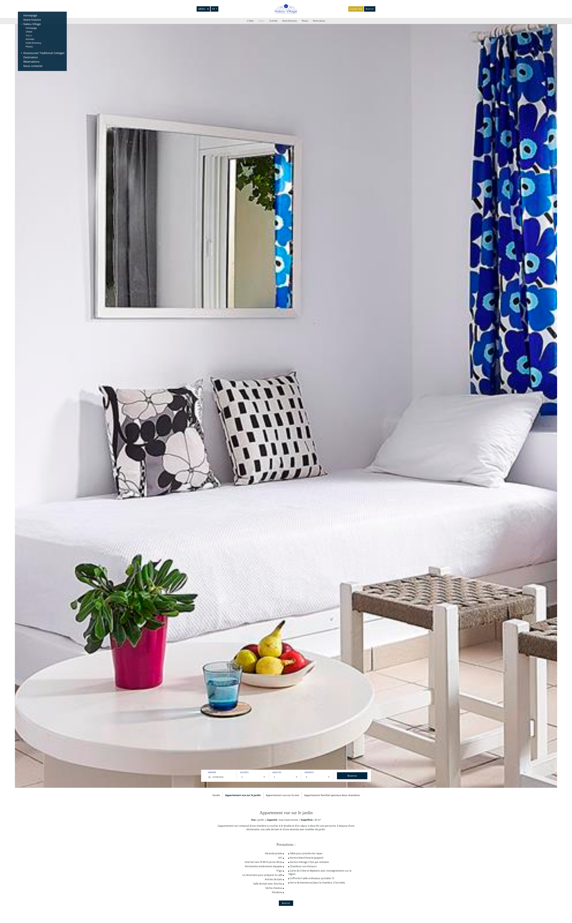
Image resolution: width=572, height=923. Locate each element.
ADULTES (276, 772)
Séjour (29, 35)
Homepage (30, 15)
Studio (216, 795)
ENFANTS (309, 772)
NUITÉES (244, 772)
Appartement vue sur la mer (282, 795)
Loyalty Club (356, 9)
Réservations (31, 61)
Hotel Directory (33, 42)
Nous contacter (33, 65)
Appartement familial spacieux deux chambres (332, 795)
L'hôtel (29, 31)
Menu (201, 9)
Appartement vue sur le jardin (243, 795)
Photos (29, 46)
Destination (30, 57)
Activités (30, 39)
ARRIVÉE (212, 772)
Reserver (370, 9)
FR (213, 9)
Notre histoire (32, 19)
